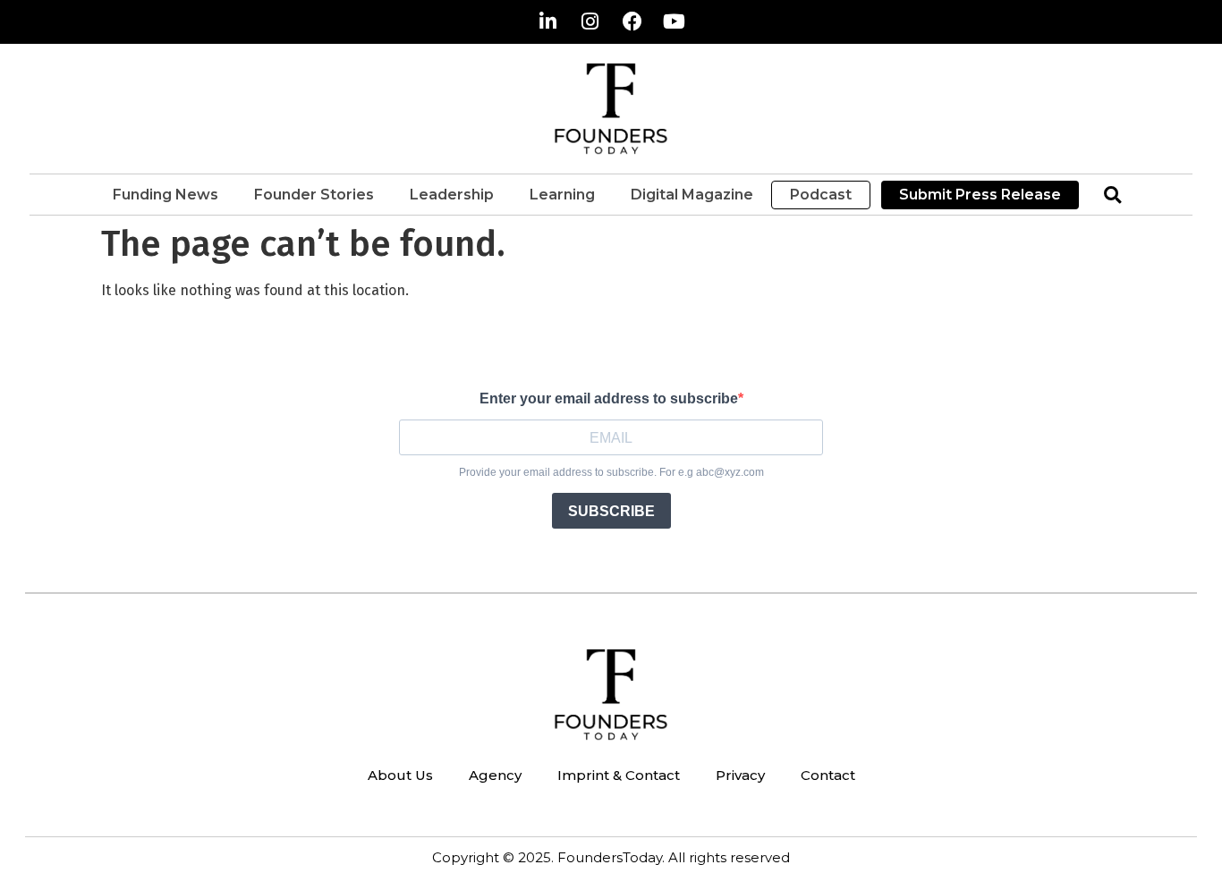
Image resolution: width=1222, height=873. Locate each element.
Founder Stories (314, 194)
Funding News (165, 194)
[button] (1112, 194)
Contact (828, 775)
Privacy (740, 775)
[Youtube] (674, 21)
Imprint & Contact (618, 775)
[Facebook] (632, 21)
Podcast (821, 194)
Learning (562, 194)
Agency (495, 775)
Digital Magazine (692, 194)
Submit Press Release (980, 194)
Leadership (452, 194)
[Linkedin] (548, 21)
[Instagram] (590, 21)
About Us (400, 775)
